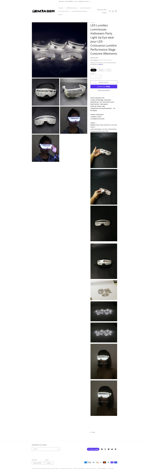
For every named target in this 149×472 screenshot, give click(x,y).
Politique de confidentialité (79, 468)
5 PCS (108, 70)
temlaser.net (37, 468)
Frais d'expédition (94, 59)
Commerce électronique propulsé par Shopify (49, 468)
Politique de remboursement (66, 468)
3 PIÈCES (101, 70)
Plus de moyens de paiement (104, 90)
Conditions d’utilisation (91, 468)
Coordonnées (110, 468)
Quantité (92, 73)
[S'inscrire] (58, 449)
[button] (61, 8)
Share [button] (93, 432)
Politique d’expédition (102, 468)
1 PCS (93, 70)
